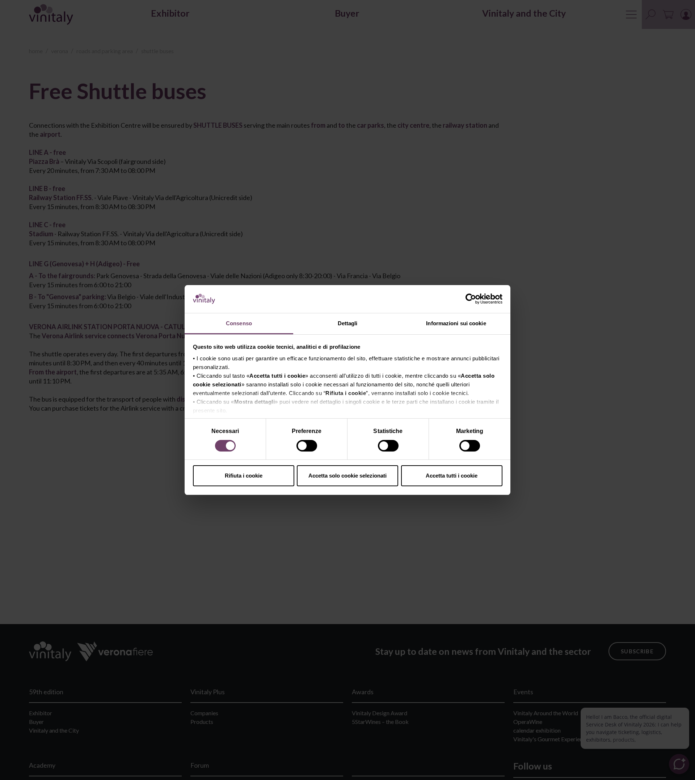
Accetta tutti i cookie (451, 475)
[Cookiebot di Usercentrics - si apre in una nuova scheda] (470, 299)
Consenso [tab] (239, 323)
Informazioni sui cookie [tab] (456, 323)
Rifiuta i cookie (243, 475)
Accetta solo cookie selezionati (347, 475)
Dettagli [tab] (348, 323)
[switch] (307, 447)
